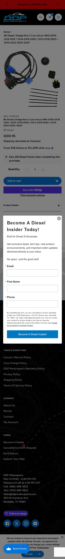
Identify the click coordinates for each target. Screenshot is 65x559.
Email (10, 266)
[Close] (59, 218)
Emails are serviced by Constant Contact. (32, 324)
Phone (11, 297)
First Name (13, 281)
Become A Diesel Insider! (32, 334)
